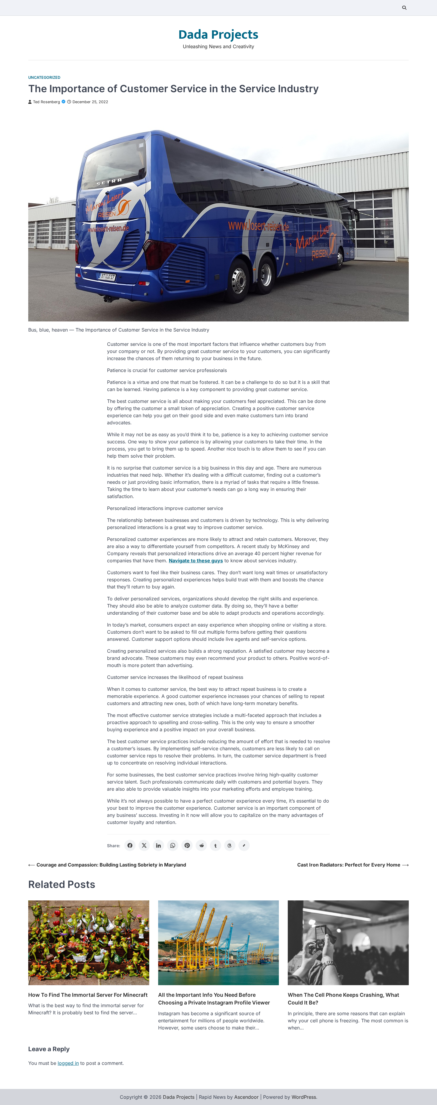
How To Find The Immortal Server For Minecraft (88, 995)
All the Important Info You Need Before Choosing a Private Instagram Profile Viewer (214, 999)
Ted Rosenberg (46, 102)
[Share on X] (144, 845)
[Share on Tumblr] (215, 845)
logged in (68, 1063)
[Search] (404, 7)
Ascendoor (246, 1097)
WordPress (304, 1097)
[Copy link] (244, 845)
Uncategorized (44, 77)
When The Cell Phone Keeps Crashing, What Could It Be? (343, 999)
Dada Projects (218, 34)
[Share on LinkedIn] (158, 845)
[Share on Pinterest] (187, 845)
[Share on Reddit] (201, 845)
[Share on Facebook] (130, 845)
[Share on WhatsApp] (172, 845)
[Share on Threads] (229, 845)
